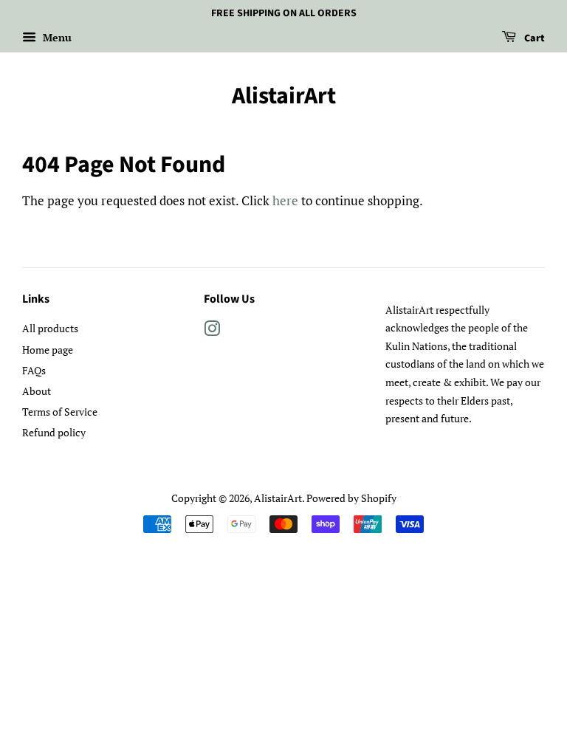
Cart (533, 38)
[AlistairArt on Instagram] (212, 331)
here (285, 200)
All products (50, 328)
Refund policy (54, 432)
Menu (56, 37)
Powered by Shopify (351, 498)
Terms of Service (59, 412)
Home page (47, 350)
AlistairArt (284, 96)
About (36, 391)
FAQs (34, 370)
